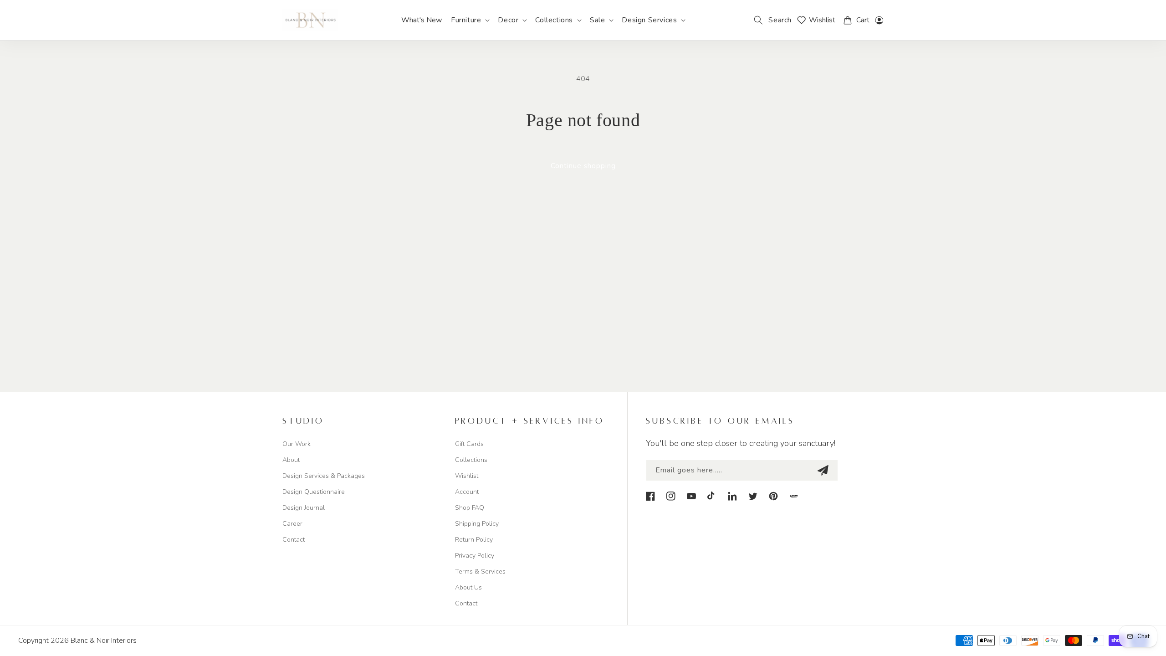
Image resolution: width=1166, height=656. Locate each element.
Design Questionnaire (313, 491)
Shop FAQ (469, 507)
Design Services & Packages (323, 476)
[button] (469, 20)
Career (292, 523)
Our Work (296, 444)
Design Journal (303, 507)
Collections (471, 460)
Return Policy (474, 539)
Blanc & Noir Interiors (104, 641)
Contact (293, 539)
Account (467, 491)
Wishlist (466, 476)
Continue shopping (583, 165)
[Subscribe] (823, 470)
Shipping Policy (477, 523)
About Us (468, 587)
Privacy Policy (474, 555)
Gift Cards (469, 444)
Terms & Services (480, 571)
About (291, 460)
